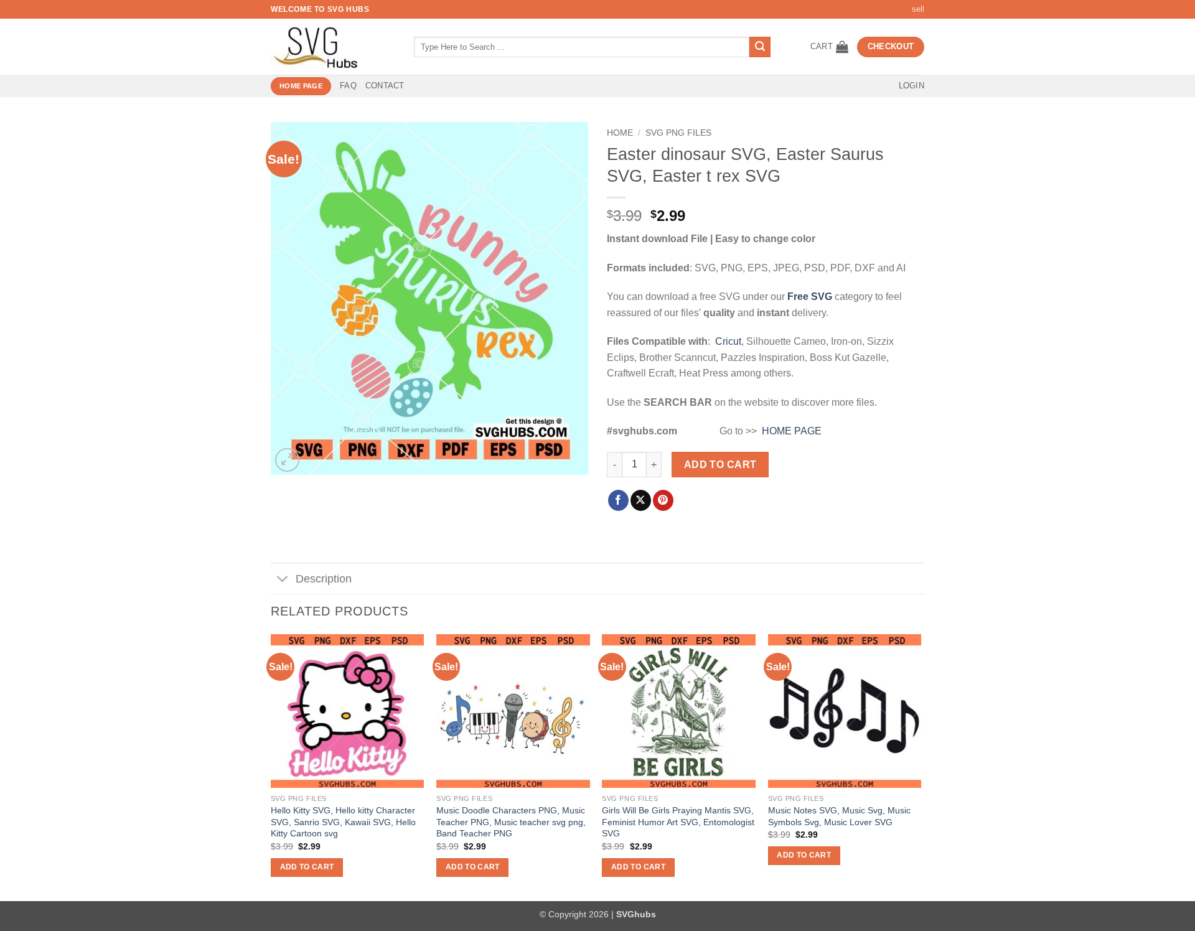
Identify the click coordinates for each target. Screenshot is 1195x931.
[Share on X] (640, 500)
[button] (829, 46)
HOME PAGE (792, 431)
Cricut (728, 341)
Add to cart (720, 464)
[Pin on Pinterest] (663, 500)
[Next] (920, 766)
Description (324, 579)
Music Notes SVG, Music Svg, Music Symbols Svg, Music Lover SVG (839, 816)
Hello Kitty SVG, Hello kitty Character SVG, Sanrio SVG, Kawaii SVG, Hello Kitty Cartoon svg (343, 821)
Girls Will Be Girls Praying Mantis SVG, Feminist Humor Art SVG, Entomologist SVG (678, 821)
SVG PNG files (678, 133)
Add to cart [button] (307, 867)
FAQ (348, 85)
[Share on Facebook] (618, 500)
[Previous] (271, 766)
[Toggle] (283, 579)
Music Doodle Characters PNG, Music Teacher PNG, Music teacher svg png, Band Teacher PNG (511, 821)
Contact (385, 85)
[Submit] (760, 47)
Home (620, 133)
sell (918, 9)
